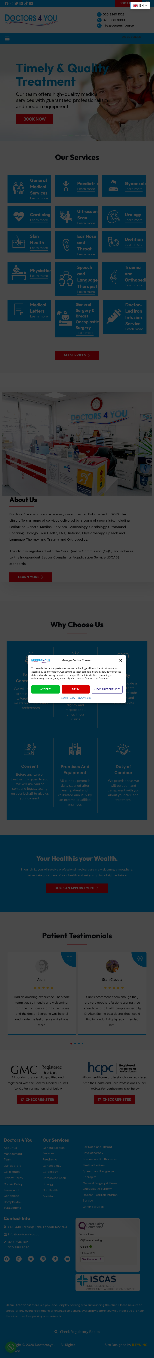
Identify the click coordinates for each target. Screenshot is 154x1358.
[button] (121, 660)
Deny (75, 689)
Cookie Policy (68, 698)
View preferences (107, 689)
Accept (45, 689)
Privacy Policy (84, 698)
